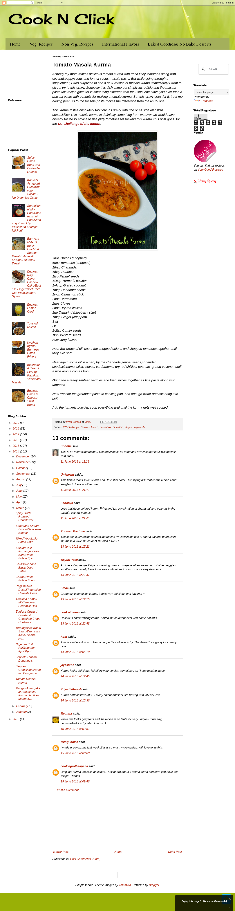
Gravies (85, 427)
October (21, 468)
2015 (16, 445)
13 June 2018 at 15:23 (75, 546)
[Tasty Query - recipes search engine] (205, 183)
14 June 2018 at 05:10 (75, 652)
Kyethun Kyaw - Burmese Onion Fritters (33, 349)
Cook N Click (61, 19)
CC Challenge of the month (79, 124)
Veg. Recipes (41, 44)
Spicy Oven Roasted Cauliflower (24, 516)
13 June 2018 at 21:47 (75, 575)
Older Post (175, 851)
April (19, 502)
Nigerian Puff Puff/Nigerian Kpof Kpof (25, 648)
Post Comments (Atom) (85, 859)
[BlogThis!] (105, 422)
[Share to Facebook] (112, 422)
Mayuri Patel (69, 559)
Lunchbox (105, 427)
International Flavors (120, 44)
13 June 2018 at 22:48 (75, 623)
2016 (16, 440)
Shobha (66, 446)
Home (15, 44)
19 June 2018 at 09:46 (75, 781)
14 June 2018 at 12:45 (75, 676)
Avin (64, 636)
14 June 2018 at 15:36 (75, 700)
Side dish (118, 427)
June (19, 490)
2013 (16, 719)
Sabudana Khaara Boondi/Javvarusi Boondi (28, 529)
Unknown (67, 474)
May (19, 496)
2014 (16, 451)
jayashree (67, 665)
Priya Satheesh (71, 689)
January (21, 711)
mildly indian (69, 742)
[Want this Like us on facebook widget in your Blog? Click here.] (229, 907)
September (23, 473)
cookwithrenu (70, 612)
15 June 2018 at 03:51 (75, 728)
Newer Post (60, 851)
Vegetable (139, 427)
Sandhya (67, 503)
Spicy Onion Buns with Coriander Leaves (33, 164)
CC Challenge (71, 427)
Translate (207, 100)
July (19, 485)
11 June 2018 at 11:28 (75, 461)
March (20, 508)
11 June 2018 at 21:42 (75, 489)
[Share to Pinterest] (115, 422)
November (23, 462)
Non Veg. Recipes (77, 44)
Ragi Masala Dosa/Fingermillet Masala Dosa (28, 590)
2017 (16, 434)
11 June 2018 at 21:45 (75, 518)
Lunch (94, 427)
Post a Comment (68, 790)
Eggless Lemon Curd (32, 308)
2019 (16, 422)
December (23, 456)
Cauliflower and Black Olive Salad (26, 567)
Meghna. (67, 713)
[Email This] (101, 422)
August (21, 479)
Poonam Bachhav (73, 531)
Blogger (154, 885)
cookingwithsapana (74, 766)
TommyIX (125, 885)
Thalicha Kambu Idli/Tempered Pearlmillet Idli (26, 602)
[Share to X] (108, 422)
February (22, 706)
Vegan (128, 427)
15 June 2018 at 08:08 (75, 753)
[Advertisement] (117, 821)
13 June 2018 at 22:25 (75, 599)
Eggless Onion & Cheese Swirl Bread (32, 397)
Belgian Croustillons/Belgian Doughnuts (28, 670)
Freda (65, 588)
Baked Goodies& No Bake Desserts (179, 44)
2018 (16, 428)
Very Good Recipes (210, 169)
